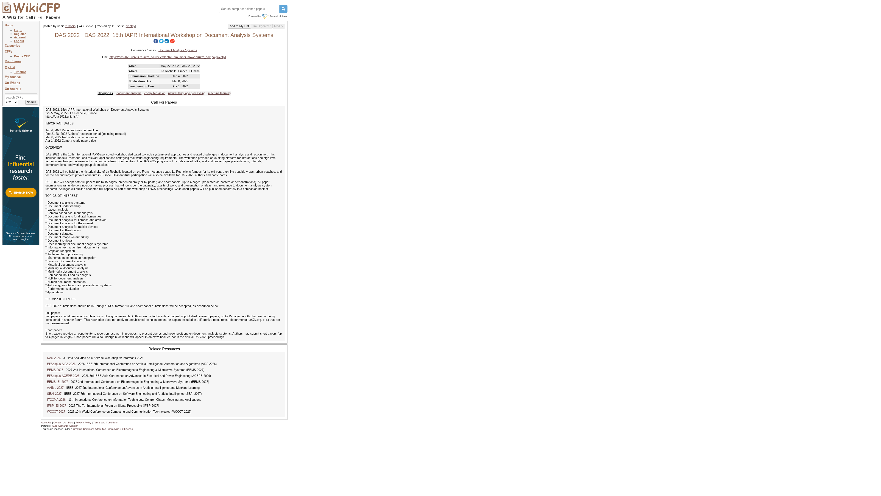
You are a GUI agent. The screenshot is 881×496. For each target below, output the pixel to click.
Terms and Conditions (105, 422)
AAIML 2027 (55, 387)
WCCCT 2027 (56, 411)
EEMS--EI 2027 (57, 381)
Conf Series (13, 61)
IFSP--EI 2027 (56, 405)
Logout (19, 41)
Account (20, 37)
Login (18, 30)
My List (10, 67)
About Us (46, 422)
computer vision (154, 93)
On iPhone (12, 83)
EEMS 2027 (55, 370)
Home (9, 25)
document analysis (129, 93)
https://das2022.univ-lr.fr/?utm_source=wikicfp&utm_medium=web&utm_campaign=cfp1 (167, 57)
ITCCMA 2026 (56, 399)
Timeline (20, 72)
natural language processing (186, 93)
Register (20, 34)
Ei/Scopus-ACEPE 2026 (63, 376)
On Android (13, 88)
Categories (12, 45)
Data (70, 422)
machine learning (219, 93)
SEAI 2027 (54, 393)
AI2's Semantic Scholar (65, 425)
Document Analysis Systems (178, 50)
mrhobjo (70, 26)
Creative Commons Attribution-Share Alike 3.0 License (103, 429)
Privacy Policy (83, 422)
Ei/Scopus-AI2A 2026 (61, 364)
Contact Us (59, 422)
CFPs (8, 51)
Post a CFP (22, 56)
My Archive (13, 77)
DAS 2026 (54, 358)
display (130, 26)
